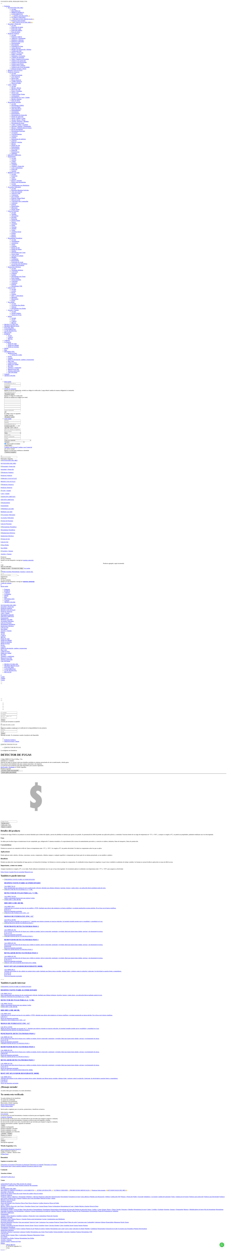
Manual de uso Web (13, 369)
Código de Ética (12, 363)
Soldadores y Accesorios (18, 56)
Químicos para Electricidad (19, 62)
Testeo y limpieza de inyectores (20, 59)
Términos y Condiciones (7, 1185)
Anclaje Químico (16, 313)
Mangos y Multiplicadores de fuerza (21, 128)
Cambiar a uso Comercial (25, 447)
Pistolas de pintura (16, 249)
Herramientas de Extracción (19, 115)
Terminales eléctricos (17, 270)
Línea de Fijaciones (13, 211)
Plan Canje (11, 361)
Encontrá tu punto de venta (34, 1166)
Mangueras (14, 208)
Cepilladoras (14, 259)
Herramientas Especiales (18, 131)
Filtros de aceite (15, 200)
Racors (13, 292)
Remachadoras (15, 113)
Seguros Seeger (15, 220)
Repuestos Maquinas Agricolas (20, 190)
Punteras (13, 284)
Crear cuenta (7, 418)
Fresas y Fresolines (16, 91)
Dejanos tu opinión (6, 827)
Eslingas (13, 204)
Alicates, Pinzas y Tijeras (18, 120)
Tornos (13, 244)
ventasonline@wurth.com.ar (8, 1184)
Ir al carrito (27, 568)
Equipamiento (12, 156)
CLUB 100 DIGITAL (10, 331)
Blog (5, 350)
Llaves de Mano (15, 107)
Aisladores (14, 283)
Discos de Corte (15, 89)
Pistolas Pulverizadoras (17, 265)
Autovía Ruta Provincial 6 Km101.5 (11, 1149)
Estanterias (14, 176)
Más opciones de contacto (24, 1184)
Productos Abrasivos (13, 72)
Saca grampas (15, 196)
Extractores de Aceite (17, 262)
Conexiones (14, 271)
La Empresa (7, 342)
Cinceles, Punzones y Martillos (20, 121)
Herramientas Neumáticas (15, 238)
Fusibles (13, 275)
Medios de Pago (12, 353)
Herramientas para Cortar (18, 252)
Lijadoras (14, 246)
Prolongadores (15, 147)
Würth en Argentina (13, 347)
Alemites (13, 228)
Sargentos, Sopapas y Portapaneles (21, 126)
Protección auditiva (16, 30)
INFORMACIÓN (9, 351)
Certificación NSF (16, 51)
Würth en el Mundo (13, 345)
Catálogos (7, 340)
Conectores (14, 281)
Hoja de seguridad (19, 872)
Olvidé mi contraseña (10, 389)
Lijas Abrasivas (15, 76)
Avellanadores (15, 96)
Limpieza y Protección (17, 166)
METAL (13, 323)
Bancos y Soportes (16, 180)
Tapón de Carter (15, 193)
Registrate (12, 767)
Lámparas (14, 273)
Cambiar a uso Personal (10, 447)
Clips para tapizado (16, 192)
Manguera (14, 297)
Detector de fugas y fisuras (18, 68)
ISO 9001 (10, 366)
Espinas (13, 233)
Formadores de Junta (17, 46)
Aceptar (10, 1133)
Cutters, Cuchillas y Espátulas (19, 124)
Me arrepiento (34, 1185)
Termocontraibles (16, 279)
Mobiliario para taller (14, 172)
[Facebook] (8, 1164)
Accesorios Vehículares (14, 187)
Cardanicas (14, 136)
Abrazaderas (14, 216)
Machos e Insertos (16, 99)
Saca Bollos (11, 302)
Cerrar (3, 1125)
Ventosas (13, 307)
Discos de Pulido (16, 83)
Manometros (14, 299)
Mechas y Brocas (16, 88)
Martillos (13, 257)
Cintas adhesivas (16, 48)
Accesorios (14, 132)
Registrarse (11, 1104)
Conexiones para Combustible (19, 201)
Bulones (13, 236)
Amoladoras (14, 243)
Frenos (13, 300)
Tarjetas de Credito (16, 355)
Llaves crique (15, 254)
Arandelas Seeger (16, 231)
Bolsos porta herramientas (18, 182)
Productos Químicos (13, 33)
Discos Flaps (15, 78)
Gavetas (13, 184)
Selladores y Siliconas (17, 40)
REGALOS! (7, 332)
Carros (13, 177)
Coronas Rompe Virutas (18, 94)
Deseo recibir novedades (13, 444)
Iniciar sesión (4, 1104)
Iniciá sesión (7, 381)
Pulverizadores (15, 148)
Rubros (10, 316)
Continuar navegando (10, 452)
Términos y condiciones (14, 367)
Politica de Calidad (13, 364)
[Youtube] (50, 1164)
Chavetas (13, 227)
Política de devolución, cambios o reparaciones (21, 359)
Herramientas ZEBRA (17, 105)
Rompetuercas (15, 152)
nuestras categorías (28, 560)
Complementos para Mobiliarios (20, 185)
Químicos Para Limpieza (18, 65)
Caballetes (14, 164)
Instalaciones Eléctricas (14, 267)
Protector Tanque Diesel (18, 198)
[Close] (1, 3)
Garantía (10, 358)
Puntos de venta (12, 343)
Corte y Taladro (12, 84)
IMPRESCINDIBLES (17, 12)
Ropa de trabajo (15, 32)
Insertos (13, 235)
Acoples (13, 291)
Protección (14, 169)
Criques (13, 161)
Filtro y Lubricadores (17, 295)
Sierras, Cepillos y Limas (18, 118)
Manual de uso (29, 872)
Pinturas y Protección (17, 52)
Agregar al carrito (5, 568)
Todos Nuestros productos (22, 1185)
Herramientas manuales (14, 102)
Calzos (13, 230)
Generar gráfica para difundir (8, 772)
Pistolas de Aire (15, 145)
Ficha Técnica (5, 872)
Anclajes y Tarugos (13, 310)
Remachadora (15, 260)
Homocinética (15, 206)
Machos (13, 144)
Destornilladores (15, 110)
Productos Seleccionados (18, 20)
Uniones (13, 294)
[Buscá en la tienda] (18, 575)
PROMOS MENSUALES (11, 326)
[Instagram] (22, 1164)
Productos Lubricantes (17, 41)
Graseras (13, 137)
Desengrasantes (15, 43)
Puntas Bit (14, 150)
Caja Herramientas (16, 134)
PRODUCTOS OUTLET (15, 70)
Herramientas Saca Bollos (18, 308)
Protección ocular (16, 28)
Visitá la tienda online (7, 1106)
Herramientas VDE (16, 286)
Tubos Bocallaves (16, 108)
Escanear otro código (17, 568)
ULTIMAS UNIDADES (18, 17)
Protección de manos (17, 27)
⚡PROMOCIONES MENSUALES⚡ (22, 19)
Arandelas (14, 223)
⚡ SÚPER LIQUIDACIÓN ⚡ (20, 16)
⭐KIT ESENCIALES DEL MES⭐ (22, 22)
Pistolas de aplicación (17, 116)
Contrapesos (14, 195)
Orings (13, 225)
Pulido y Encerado (16, 54)
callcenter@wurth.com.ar (8, 1177)
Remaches (14, 219)
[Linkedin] (36, 1164)
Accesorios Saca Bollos (18, 305)
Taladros (13, 251)
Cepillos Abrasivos (16, 81)
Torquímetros (15, 112)
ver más (3, 1187)
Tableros (13, 179)
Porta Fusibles (15, 278)
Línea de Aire (11, 287)
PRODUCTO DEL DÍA (11, 324)
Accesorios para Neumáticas (19, 263)
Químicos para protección (18, 60)
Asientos (13, 160)
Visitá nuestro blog (6, 1166)
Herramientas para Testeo (18, 276)
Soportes (13, 171)
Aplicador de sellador (17, 255)
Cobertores (14, 203)
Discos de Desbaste (16, 75)
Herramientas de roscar (17, 123)
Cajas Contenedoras (17, 168)
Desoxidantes (15, 44)
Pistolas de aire (15, 247)
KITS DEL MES (9, 327)
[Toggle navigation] (1, 570)
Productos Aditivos (16, 36)
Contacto (6, 374)
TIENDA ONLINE (9, 375)
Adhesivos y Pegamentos (18, 38)
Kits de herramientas (17, 129)
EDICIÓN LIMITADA (14, 155)
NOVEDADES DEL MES (15, 7)
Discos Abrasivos (16, 80)
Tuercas (13, 222)
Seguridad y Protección (14, 24)
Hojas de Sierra (15, 100)
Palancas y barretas (16, 142)
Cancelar (3, 1133)
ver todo (13, 9)
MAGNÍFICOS (15, 11)
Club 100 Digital (12, 372)
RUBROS (7, 334)
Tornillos (13, 214)
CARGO (13, 321)
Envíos (10, 356)
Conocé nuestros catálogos (19, 1166)
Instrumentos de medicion (18, 139)
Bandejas (13, 163)
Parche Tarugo (15, 209)
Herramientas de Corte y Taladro (20, 97)
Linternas (14, 140)
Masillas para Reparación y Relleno (21, 49)
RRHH (6, 348)
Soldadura (14, 153)
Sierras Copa (15, 92)
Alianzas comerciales (14, 371)
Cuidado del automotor (17, 57)
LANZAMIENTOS (17, 14)
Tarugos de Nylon (16, 315)
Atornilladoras (15, 241)
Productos (7, 6)
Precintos (13, 217)
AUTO (13, 319)
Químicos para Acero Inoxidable (20, 67)
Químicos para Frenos (17, 64)
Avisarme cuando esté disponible (9, 770)
